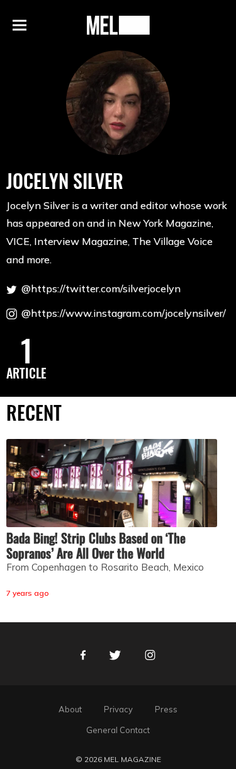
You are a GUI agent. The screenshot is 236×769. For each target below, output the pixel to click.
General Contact (118, 730)
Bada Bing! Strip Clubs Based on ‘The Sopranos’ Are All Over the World (96, 545)
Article (26, 372)
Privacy (118, 709)
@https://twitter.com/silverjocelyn (100, 288)
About (70, 709)
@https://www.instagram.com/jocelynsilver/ (122, 313)
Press (166, 709)
